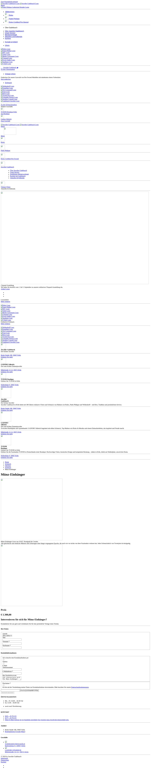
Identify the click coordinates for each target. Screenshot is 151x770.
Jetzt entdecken (6, 79)
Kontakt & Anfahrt (11, 42)
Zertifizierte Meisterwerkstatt (19, 174)
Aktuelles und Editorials (13, 36)
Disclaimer (6, 683)
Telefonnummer (7, 667)
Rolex (11, 15)
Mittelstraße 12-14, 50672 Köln (11, 370)
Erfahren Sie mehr (7, 357)
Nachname (6, 645)
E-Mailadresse (7, 671)
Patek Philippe (14, 19)
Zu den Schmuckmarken (9, 105)
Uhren (7, 45)
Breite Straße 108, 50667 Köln (11, 355)
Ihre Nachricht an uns (9, 675)
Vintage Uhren (10, 74)
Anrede (4, 634)
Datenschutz (5, 760)
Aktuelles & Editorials (17, 178)
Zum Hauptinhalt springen (9, 2)
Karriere (8, 38)
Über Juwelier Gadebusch (14, 31)
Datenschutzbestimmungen (80, 687)
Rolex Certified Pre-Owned (18, 22)
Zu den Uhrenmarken (8, 69)
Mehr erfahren (5, 301)
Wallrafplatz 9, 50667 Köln (9, 385)
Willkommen (9, 12)
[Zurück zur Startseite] (20, 3)
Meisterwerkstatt (11, 35)
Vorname (6, 641)
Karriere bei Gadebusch (17, 176)
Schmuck (8, 83)
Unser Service (10, 33)
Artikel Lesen (5, 289)
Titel (3, 637)
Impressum (4, 758)
